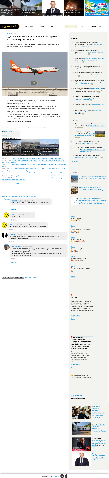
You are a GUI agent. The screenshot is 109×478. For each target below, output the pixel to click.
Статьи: (74, 172)
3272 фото (10, 135)
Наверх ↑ (18, 183)
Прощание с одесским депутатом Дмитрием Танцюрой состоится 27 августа (99, 456)
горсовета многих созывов (84, 106)
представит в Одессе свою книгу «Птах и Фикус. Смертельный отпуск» (90, 59)
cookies (57, 476)
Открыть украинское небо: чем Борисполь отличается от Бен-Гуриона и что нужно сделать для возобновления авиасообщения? (33, 169)
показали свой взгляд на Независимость (85, 134)
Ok (62, 476)
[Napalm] (7, 199)
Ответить (14, 206)
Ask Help (12, 234)
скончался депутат (98, 104)
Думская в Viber (77, 396)
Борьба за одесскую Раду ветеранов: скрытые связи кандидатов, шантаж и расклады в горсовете (31, 13)
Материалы (29, 26)
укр (82, 26)
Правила (28, 277)
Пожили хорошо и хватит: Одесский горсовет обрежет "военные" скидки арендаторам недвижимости (11, 152)
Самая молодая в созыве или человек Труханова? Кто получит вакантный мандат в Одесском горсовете (99, 427)
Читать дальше (75, 315)
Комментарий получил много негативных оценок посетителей (21, 196)
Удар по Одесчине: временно (84, 110)
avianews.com (23, 49)
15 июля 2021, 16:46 (29, 246)
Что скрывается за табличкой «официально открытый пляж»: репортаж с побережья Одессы (93, 178)
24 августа (74, 120)
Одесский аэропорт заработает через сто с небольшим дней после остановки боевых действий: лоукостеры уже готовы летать (49, 151)
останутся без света (88, 143)
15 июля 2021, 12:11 (23, 234)
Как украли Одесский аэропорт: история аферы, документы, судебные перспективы (38, 158)
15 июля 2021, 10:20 (24, 200)
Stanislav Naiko (17, 246)
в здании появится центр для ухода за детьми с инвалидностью (89, 83)
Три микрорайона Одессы (83, 88)
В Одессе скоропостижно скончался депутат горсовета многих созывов (53, 14)
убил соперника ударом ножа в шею (90, 75)
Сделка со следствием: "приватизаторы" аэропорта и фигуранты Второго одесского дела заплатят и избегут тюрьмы (30, 152)
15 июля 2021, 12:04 (23, 214)
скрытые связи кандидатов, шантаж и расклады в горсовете (88, 99)
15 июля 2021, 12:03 (21, 224)
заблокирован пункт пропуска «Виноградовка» (88, 111)
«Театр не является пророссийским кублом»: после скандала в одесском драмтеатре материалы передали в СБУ (91, 189)
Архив (42, 26)
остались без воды (97, 88)
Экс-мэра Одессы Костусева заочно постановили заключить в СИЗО (33, 176)
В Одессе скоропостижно (83, 104)
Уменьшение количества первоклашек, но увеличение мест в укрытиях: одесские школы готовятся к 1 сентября (98, 412)
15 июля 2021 (10, 33)
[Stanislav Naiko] (7, 249)
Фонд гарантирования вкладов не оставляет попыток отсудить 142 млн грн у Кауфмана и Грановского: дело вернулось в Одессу (34, 179)
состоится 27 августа (87, 68)
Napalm (14, 200)
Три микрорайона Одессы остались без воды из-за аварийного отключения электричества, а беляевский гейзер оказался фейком (10, 12)
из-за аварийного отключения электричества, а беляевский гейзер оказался (90, 90)
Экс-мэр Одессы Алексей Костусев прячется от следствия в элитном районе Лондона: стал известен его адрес (33, 161)
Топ (52, 26)
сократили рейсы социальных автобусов (87, 157)
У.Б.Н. (13, 214)
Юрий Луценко (79, 58)
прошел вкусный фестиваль (96, 125)
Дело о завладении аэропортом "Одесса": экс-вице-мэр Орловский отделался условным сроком (34, 165)
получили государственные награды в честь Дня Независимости (90, 150)
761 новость (5, 135)
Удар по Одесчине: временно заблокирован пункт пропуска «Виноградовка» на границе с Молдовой (72, 13)
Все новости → (75, 162)
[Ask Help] (5, 238)
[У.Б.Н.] (7, 218)
